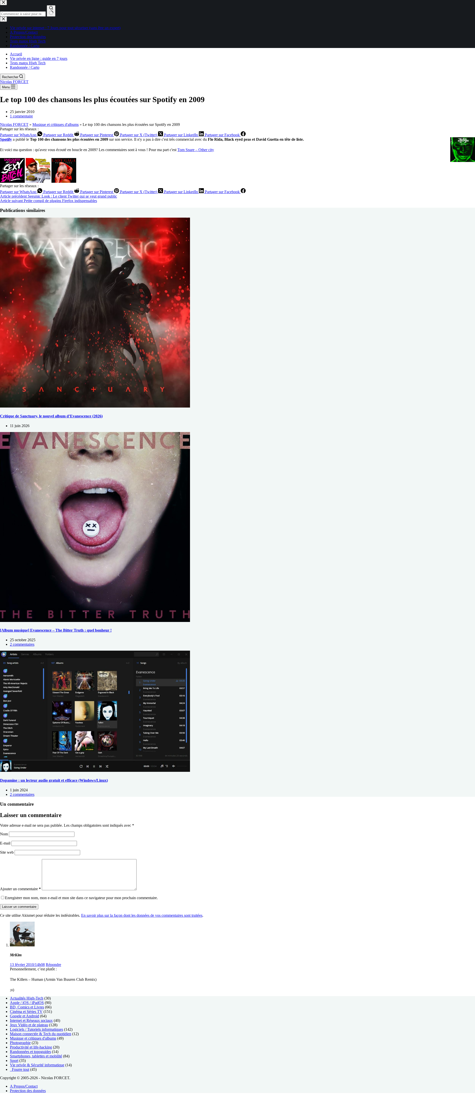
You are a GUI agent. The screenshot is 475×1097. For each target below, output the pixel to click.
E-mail (5, 843)
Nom (4, 834)
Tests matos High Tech (28, 63)
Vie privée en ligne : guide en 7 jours (38, 58)
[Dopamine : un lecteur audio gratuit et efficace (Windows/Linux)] (95, 770)
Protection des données (28, 1091)
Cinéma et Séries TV (26, 1011)
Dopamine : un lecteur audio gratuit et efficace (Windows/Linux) (54, 780)
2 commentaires (22, 644)
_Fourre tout (19, 1069)
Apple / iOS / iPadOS (27, 1003)
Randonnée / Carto (24, 67)
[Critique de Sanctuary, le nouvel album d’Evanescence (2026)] (95, 406)
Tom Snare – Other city (195, 150)
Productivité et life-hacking (31, 1047)
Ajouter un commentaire (20, 889)
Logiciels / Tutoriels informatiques (36, 1029)
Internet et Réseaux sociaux (31, 1020)
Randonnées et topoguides (30, 1052)
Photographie (20, 1043)
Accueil (16, 54)
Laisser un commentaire (19, 907)
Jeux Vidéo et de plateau (29, 1025)
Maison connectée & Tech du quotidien (40, 1034)
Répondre (53, 964)
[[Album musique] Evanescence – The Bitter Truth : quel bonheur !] (95, 620)
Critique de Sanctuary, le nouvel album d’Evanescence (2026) (51, 416)
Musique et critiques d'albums (55, 124)
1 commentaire (21, 116)
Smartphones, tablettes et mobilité (36, 1056)
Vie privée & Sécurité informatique (37, 1065)
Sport (14, 1060)
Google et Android (24, 1016)
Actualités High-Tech (26, 998)
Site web (7, 852)
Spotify (6, 139)
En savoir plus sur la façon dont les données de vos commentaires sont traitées (141, 915)
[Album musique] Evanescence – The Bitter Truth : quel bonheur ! (56, 630)
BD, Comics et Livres (27, 1007)
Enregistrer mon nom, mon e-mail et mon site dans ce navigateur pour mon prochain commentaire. (81, 898)
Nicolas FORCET (14, 82)
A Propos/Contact (24, 1086)
